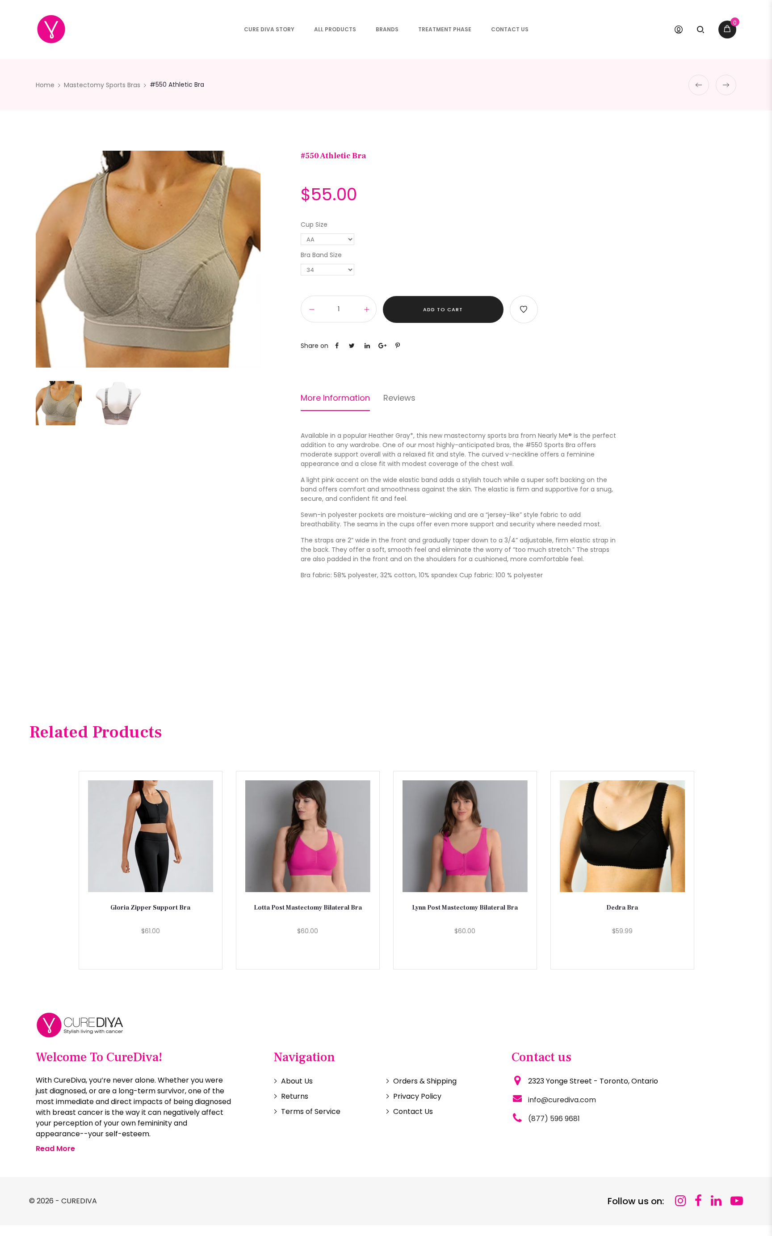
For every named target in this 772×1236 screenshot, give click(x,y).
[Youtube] (736, 1201)
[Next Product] (726, 85)
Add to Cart (443, 309)
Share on (314, 345)
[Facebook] (698, 1201)
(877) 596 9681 (554, 1118)
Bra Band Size (321, 254)
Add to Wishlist (524, 309)
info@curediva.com (562, 1100)
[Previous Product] (698, 85)
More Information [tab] (335, 398)
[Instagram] (680, 1201)
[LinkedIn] (716, 1201)
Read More (55, 1148)
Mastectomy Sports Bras (102, 84)
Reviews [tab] (399, 398)
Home (45, 84)
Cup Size (314, 224)
